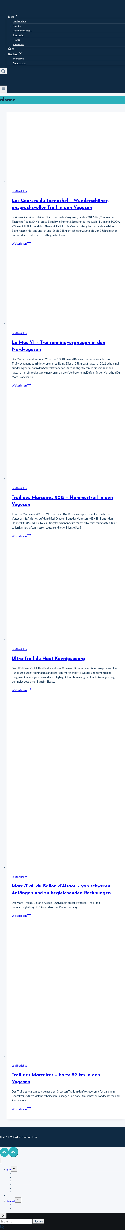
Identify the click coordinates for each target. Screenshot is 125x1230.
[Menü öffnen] (3, 89)
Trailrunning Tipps (22, 30)
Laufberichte (19, 21)
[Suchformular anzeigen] (3, 71)
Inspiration (18, 35)
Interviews (18, 44)
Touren (17, 39)
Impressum (18, 58)
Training (17, 26)
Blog (9, 1169)
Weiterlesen (21, 243)
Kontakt (11, 1201)
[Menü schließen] (1, 1160)
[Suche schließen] (3, 1216)
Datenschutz (19, 63)
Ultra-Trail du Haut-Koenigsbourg (48, 659)
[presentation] (66, 148)
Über (11, 49)
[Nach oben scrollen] (4, 1152)
